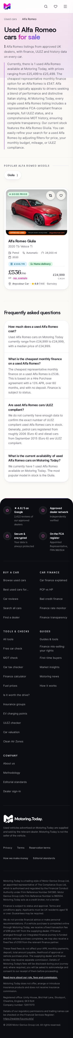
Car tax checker (13, 667)
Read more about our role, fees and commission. (30, 977)
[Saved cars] (55, 6)
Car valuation (11, 732)
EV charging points (15, 713)
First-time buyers (51, 657)
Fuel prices (10, 685)
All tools (8, 639)
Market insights (49, 667)
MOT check (10, 657)
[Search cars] (45, 6)
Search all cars (12, 608)
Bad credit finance (51, 598)
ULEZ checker (12, 722)
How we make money (15, 858)
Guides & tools (49, 639)
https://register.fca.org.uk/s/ (18, 1018)
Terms (20, 847)
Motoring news (49, 676)
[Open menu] (65, 6)
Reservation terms (39, 847)
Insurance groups (14, 704)
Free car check (12, 648)
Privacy (7, 847)
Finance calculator (14, 676)
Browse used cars (14, 580)
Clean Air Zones (13, 741)
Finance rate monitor (53, 608)
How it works (48, 685)
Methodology (11, 772)
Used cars (10, 19)
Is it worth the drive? (16, 695)
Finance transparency (53, 617)
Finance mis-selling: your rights (52, 648)
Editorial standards (15, 782)
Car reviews (10, 598)
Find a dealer (11, 617)
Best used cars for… (16, 589)
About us (9, 763)
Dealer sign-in (12, 791)
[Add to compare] (50, 195)
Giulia (13, 175)
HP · (17, 278)
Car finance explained (53, 580)
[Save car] (61, 195)
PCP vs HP (46, 589)
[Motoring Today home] (7, 6)
